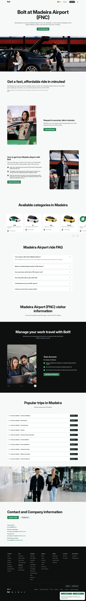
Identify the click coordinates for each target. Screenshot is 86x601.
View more (73, 415)
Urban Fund (32, 571)
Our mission (74, 556)
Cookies (61, 589)
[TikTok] (24, 592)
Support (65, 1)
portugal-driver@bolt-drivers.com (16, 535)
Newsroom (32, 577)
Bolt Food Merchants (21, 565)
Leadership (32, 560)
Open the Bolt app (14, 182)
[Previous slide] (73, 236)
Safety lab (55, 562)
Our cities (65, 556)
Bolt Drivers (21, 556)
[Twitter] (15, 592)
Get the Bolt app (43, 29)
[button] (70, 257)
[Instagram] (18, 592)
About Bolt (32, 556)
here (8, 91)
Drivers (42, 558)
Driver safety (55, 558)
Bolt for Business (10, 568)
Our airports (65, 558)
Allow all (66, 593)
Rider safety (55, 556)
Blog (31, 575)
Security (66, 589)
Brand (31, 579)
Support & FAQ (13, 517)
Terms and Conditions (43, 589)
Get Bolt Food (75, 586)
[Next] (35, 386)
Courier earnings (22, 562)
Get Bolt (68, 586)
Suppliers (36, 589)
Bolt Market (9, 566)
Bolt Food (9, 564)
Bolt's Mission (33, 558)
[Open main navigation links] (77, 2)
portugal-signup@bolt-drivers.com (16, 531)
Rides (8, 556)
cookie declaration (76, 597)
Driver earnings (22, 558)
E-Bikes (9, 560)
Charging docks (75, 558)
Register (72, 1)
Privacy (51, 589)
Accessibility (32, 568)
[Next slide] (77, 236)
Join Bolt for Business (51, 374)
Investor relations (33, 573)
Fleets (42, 564)
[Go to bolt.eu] (8, 2)
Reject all (78, 593)
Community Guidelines (74, 589)
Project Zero (32, 566)
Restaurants (43, 566)
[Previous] (8, 386)
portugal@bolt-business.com (15, 540)
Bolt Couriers (21, 560)
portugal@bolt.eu (11, 527)
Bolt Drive (9, 562)
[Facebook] (12, 592)
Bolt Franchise (21, 570)
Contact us (25, 517)
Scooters (9, 558)
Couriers (43, 562)
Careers (31, 562)
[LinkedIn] (21, 592)
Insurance (56, 589)
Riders (42, 556)
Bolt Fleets (21, 567)
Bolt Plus (9, 571)
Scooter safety (56, 560)
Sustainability (33, 564)
